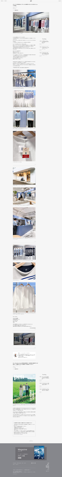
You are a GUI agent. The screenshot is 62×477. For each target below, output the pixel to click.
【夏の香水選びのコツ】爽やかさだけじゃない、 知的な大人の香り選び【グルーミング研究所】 (45, 390)
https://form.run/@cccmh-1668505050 (18, 434)
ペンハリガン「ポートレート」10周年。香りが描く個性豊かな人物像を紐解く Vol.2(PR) (45, 384)
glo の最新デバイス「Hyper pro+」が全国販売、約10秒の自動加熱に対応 (45, 42)
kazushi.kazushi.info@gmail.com (23, 357)
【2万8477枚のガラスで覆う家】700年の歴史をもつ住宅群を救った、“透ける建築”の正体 (45, 53)
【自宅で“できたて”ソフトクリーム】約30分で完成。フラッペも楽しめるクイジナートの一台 (45, 48)
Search (16, 464)
